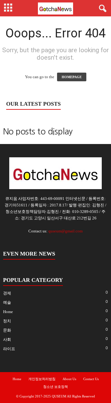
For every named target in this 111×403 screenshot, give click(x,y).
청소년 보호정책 (55, 386)
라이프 (9, 348)
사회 (7, 339)
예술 (7, 302)
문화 (7, 330)
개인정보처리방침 (42, 379)
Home (8, 311)
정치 (7, 321)
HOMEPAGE (72, 77)
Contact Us (91, 379)
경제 (7, 293)
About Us (69, 379)
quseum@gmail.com (65, 231)
